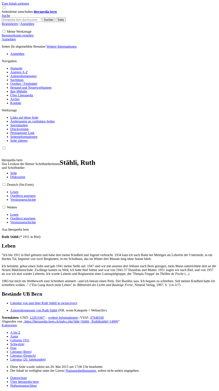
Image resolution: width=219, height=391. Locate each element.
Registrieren (10, 24)
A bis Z (15, 332)
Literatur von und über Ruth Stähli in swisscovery (43, 303)
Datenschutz (18, 378)
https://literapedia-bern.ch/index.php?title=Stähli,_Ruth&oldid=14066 (71, 321)
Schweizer (17, 344)
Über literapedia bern (24, 382)
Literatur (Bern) (20, 352)
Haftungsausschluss (23, 385)
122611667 (37, 317)
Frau (13, 348)
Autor (14, 336)
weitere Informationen (63, 317)
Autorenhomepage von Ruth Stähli (33, 310)
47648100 (97, 317)
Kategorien (9, 325)
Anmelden (27, 24)
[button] (18, 11)
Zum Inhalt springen (15, 3)
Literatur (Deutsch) (23, 355)
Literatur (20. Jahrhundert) (28, 359)
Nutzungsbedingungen (80, 370)
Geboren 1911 (20, 340)
